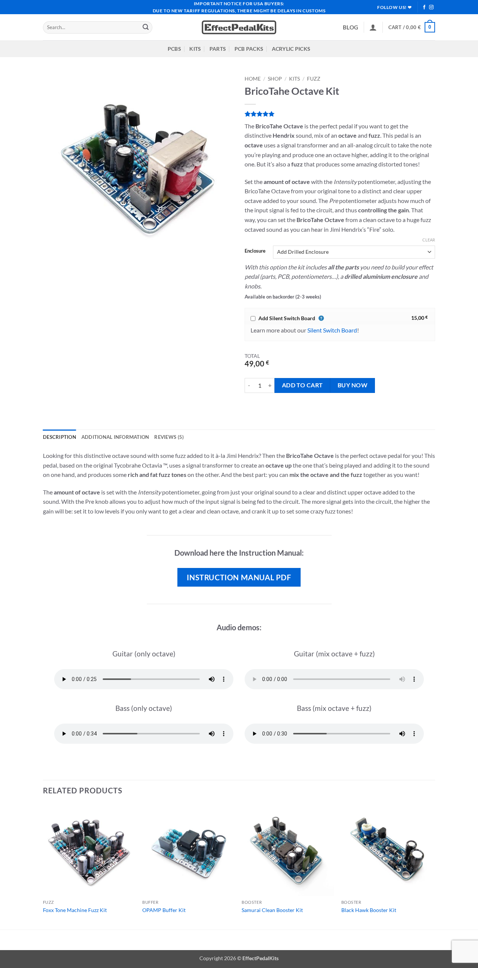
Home (253, 79)
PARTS (217, 49)
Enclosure (255, 251)
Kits (294, 79)
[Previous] (43, 866)
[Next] (432, 866)
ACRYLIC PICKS (291, 49)
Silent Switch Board (332, 330)
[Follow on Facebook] (424, 7)
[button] (373, 27)
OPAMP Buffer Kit (164, 910)
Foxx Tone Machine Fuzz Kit (75, 910)
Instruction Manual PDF (239, 577)
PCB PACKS (249, 49)
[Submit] (145, 27)
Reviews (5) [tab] (169, 437)
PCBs (174, 49)
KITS (195, 49)
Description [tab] (59, 437)
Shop (275, 79)
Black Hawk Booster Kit (368, 910)
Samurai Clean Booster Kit (272, 910)
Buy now (352, 385)
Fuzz (313, 79)
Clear (428, 239)
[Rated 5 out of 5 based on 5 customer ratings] (340, 114)
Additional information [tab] (115, 437)
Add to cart (302, 385)
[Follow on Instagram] (431, 7)
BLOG (350, 27)
